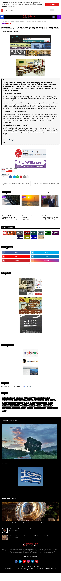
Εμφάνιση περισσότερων (53, 192)
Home (23, 566)
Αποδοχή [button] (52, 4)
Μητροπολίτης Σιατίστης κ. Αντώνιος (11, 405)
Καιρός (50, 402)
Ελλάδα (3, 23)
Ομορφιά (25, 405)
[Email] (24, 176)
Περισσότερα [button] (11, 6)
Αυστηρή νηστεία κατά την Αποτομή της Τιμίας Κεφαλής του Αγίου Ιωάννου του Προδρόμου (24, 522)
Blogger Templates (16, 568)
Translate (28, 386)
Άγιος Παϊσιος (29, 397)
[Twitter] (14, 176)
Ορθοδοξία (32, 405)
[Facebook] (10, 176)
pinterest (17, 260)
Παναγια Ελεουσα (48, 405)
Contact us (36, 566)
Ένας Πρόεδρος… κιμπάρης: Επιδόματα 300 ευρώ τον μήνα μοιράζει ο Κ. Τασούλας (50, 217)
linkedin (46, 256)
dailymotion (16, 264)
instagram (46, 260)
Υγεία (4, 410)
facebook (17, 252)
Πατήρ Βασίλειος (7, 408)
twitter (46, 252)
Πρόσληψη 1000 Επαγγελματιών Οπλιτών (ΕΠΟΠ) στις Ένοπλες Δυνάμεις (10, 217)
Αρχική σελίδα (5, 21)
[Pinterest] (20, 176)
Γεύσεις (53, 400)
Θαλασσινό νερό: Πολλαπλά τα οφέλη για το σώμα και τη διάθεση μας (20, 10)
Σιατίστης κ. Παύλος (53, 408)
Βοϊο (47, 400)
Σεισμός (24, 408)
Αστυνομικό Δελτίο (39, 400)
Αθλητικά (30, 400)
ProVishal (25, 568)
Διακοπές (20, 402)
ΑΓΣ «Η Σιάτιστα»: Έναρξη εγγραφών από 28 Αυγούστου (23, 528)
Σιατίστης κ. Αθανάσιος (40, 408)
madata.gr (10, 140)
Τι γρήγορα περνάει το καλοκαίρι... (28, 216)
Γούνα (4, 402)
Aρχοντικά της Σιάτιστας (8, 397)
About (29, 566)
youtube (17, 256)
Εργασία (33, 402)
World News (20, 397)
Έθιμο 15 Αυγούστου (7, 400)
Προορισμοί (16, 408)
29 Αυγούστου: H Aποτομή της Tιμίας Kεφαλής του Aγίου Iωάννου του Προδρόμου (29, 536)
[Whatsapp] (17, 176)
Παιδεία (12, 21)
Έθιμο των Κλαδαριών (20, 400)
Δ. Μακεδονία (12, 402)
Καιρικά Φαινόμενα (42, 402)
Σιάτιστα (30, 408)
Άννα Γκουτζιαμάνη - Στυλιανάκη (42, 397)
